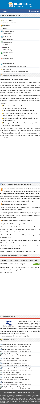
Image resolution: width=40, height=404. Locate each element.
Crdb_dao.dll (6, 358)
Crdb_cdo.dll (6, 372)
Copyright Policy (16, 392)
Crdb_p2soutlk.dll (7, 382)
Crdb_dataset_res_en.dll (10, 387)
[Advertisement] (20, 161)
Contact (33, 392)
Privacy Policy (26, 392)
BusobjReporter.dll (8, 349)
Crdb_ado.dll (6, 354)
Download (36, 263)
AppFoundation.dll (8, 344)
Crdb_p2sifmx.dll (7, 377)
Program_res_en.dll (8, 368)
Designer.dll (6, 363)
